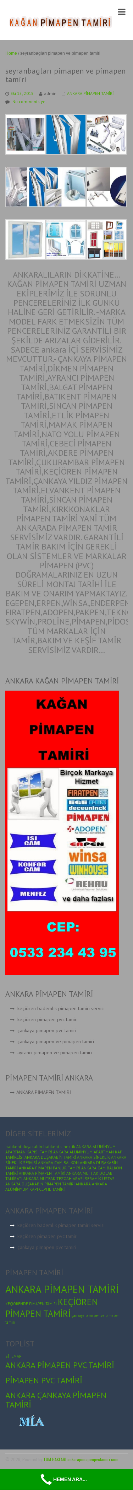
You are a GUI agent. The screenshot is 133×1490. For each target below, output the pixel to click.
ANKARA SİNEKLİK (93, 1157)
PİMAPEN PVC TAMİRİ (43, 1380)
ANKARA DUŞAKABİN (24, 1183)
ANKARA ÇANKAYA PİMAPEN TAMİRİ (55, 1400)
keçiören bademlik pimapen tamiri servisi (61, 1008)
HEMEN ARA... (70, 1479)
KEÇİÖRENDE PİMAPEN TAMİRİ (31, 1303)
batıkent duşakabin (23, 1146)
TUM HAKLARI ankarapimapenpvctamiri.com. (81, 1459)
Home (11, 53)
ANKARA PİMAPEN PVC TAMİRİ (59, 1365)
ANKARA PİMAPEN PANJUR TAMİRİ (50, 1167)
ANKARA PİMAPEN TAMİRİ (90, 93)
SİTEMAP (13, 1356)
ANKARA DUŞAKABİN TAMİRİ (50, 1157)
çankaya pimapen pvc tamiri (46, 1030)
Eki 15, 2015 (22, 93)
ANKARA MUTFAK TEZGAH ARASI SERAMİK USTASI (69, 1178)
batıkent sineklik (59, 1146)
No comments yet (29, 101)
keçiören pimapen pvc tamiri (47, 1019)
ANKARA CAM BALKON (58, 1162)
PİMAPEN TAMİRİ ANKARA (67, 1183)
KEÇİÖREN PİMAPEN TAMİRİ (51, 1307)
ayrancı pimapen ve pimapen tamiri (54, 1052)
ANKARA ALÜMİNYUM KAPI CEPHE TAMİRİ (56, 1186)
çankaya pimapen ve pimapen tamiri (55, 1041)
